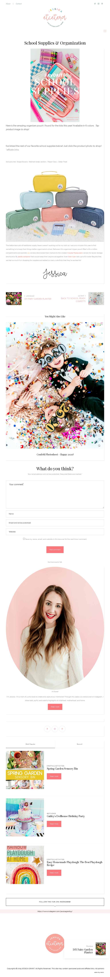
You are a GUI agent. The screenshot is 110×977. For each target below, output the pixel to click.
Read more (55, 707)
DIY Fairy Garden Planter (83, 951)
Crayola (70, 253)
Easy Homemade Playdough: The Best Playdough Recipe (74, 864)
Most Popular (30, 744)
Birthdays (51, 813)
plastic (20, 257)
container (26, 257)
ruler (74, 257)
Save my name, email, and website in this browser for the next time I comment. (56, 539)
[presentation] (12, 379)
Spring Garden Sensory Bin (62, 768)
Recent (79, 744)
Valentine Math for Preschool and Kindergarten (55, 454)
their (70, 257)
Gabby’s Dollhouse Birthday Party (66, 816)
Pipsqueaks (78, 253)
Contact (19, 4)
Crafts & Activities (55, 766)
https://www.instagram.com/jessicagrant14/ (55, 911)
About (8, 4)
